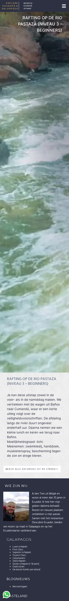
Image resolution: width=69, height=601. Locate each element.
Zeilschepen (19, 561)
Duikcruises (18, 566)
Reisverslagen (20, 586)
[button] (64, 6)
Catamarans (19, 558)
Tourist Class (19, 555)
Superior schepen (22, 552)
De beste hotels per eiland (26, 569)
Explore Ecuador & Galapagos (10, 6)
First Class (18, 549)
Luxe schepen (20, 546)
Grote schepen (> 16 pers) (26, 564)
